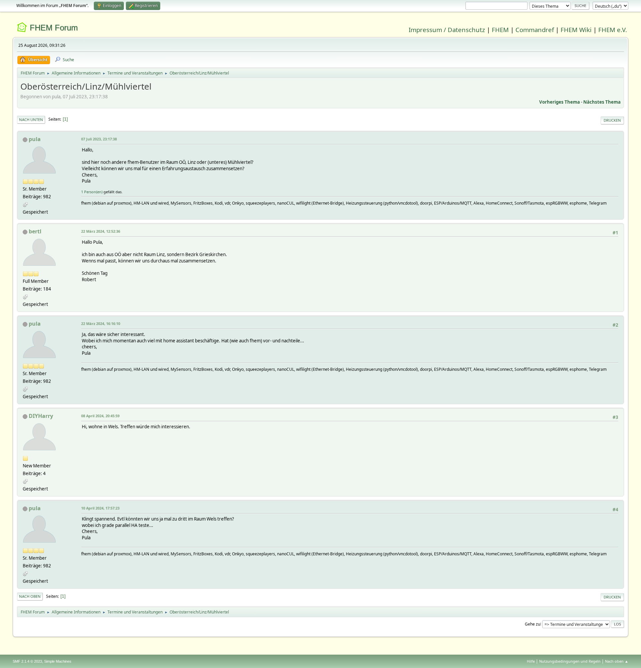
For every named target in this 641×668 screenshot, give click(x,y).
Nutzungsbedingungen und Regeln (570, 661)
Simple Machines (57, 661)
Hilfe (531, 661)
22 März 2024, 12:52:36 (100, 231)
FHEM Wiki (576, 29)
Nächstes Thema (602, 102)
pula (35, 139)
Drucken (612, 120)
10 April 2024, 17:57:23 (100, 508)
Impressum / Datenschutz (447, 29)
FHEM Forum (54, 27)
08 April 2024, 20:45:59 (100, 415)
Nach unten (31, 119)
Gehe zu (532, 624)
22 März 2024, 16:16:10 (100, 323)
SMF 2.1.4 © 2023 (27, 661)
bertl (35, 231)
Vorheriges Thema (559, 102)
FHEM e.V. (612, 29)
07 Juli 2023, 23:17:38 (99, 138)
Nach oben (30, 596)
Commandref (534, 29)
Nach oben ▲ (616, 661)
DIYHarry (41, 416)
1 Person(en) (91, 191)
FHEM (500, 29)
